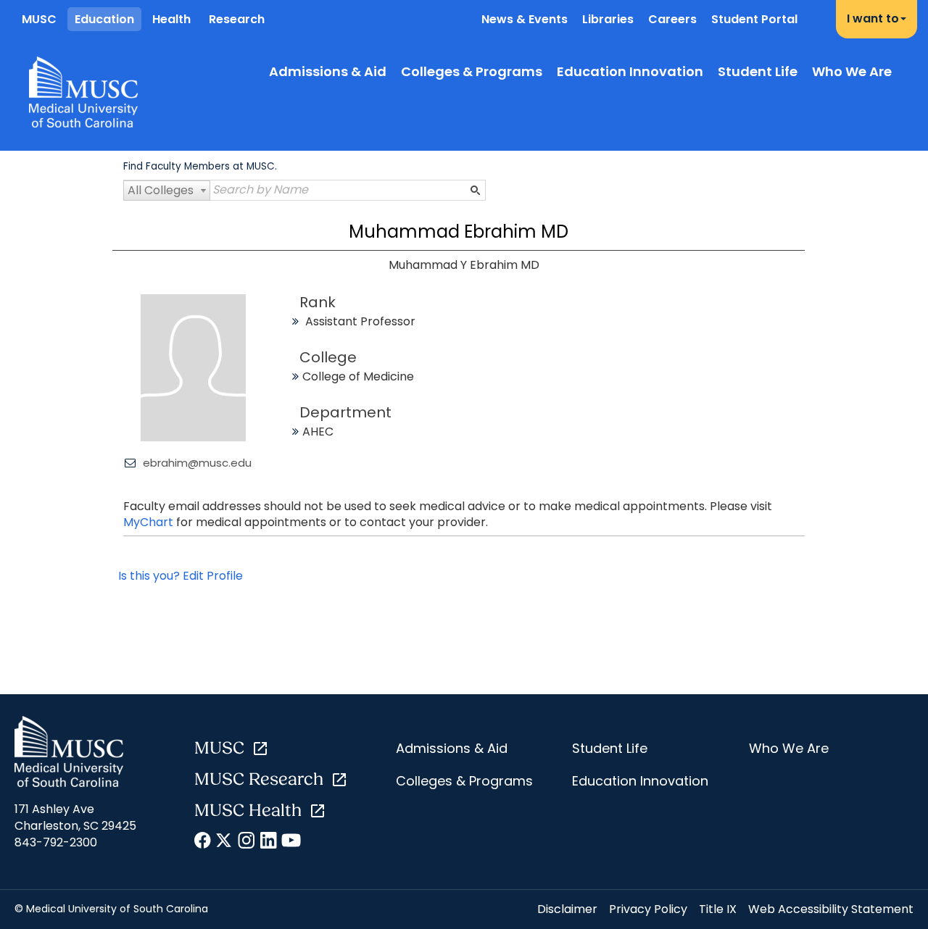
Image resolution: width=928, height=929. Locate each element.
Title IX (718, 909)
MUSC (39, 19)
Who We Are (852, 71)
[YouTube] (290, 842)
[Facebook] (203, 843)
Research (237, 19)
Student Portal (754, 19)
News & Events (524, 19)
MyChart (149, 522)
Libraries (608, 19)
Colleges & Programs (471, 71)
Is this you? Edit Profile (180, 575)
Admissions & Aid (327, 71)
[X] (225, 842)
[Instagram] (247, 843)
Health (171, 19)
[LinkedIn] (269, 843)
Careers (672, 19)
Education (104, 19)
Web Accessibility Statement (831, 909)
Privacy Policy (648, 909)
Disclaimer (567, 909)
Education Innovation (630, 71)
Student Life (758, 71)
